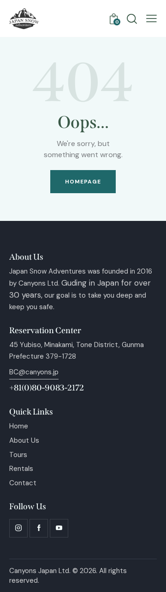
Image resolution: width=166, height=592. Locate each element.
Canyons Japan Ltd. (40, 570)
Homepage (83, 181)
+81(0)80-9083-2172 (46, 388)
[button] (151, 18)
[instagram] (18, 528)
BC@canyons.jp (34, 372)
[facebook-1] (39, 528)
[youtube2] (59, 528)
